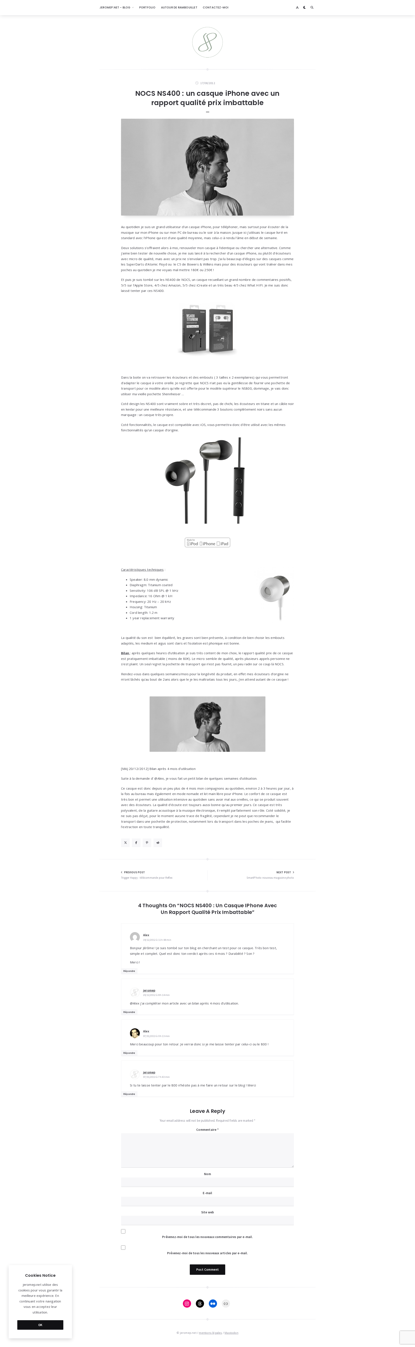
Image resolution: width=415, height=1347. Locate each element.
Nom (207, 1174)
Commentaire (207, 1130)
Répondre (129, 971)
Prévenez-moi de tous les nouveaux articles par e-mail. (207, 1253)
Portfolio (147, 7)
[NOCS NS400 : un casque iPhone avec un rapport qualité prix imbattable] (207, 167)
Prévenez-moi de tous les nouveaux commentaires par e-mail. (207, 1237)
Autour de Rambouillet (179, 7)
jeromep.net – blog (115, 7)
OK (40, 1325)
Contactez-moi (216, 7)
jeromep (149, 990)
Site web (207, 1212)
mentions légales (210, 1333)
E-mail (207, 1193)
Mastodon (231, 1333)
